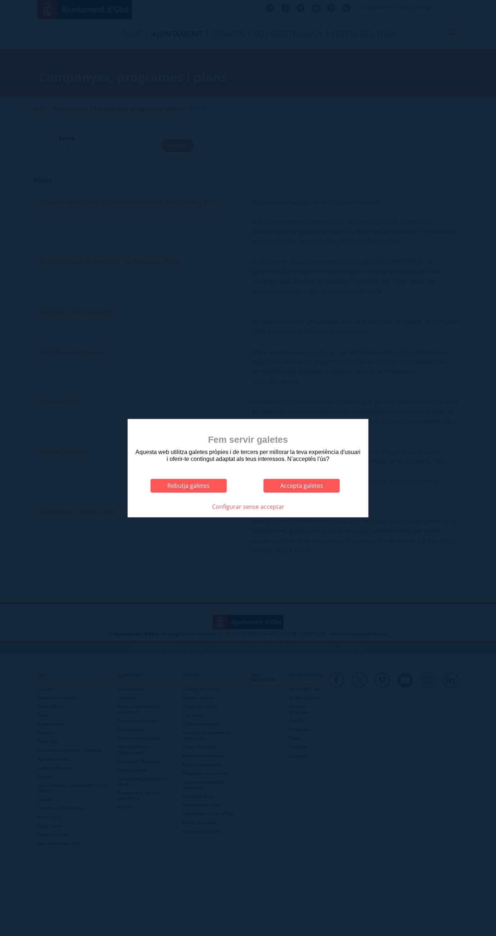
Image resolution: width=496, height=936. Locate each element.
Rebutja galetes (188, 486)
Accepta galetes (301, 486)
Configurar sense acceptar (248, 507)
